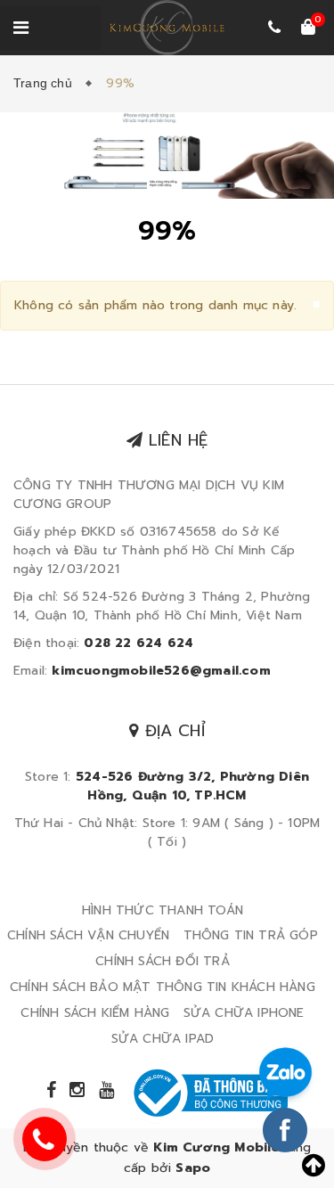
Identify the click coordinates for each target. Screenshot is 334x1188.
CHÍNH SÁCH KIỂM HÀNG (94, 1013)
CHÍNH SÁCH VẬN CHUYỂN (88, 935)
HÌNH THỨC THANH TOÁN (162, 910)
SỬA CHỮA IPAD (163, 1038)
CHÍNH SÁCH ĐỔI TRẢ (162, 961)
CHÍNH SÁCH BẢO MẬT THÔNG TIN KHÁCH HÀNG (162, 987)
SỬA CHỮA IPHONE (244, 1013)
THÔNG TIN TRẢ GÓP (250, 935)
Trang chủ (46, 83)
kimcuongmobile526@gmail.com (161, 670)
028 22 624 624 (138, 643)
